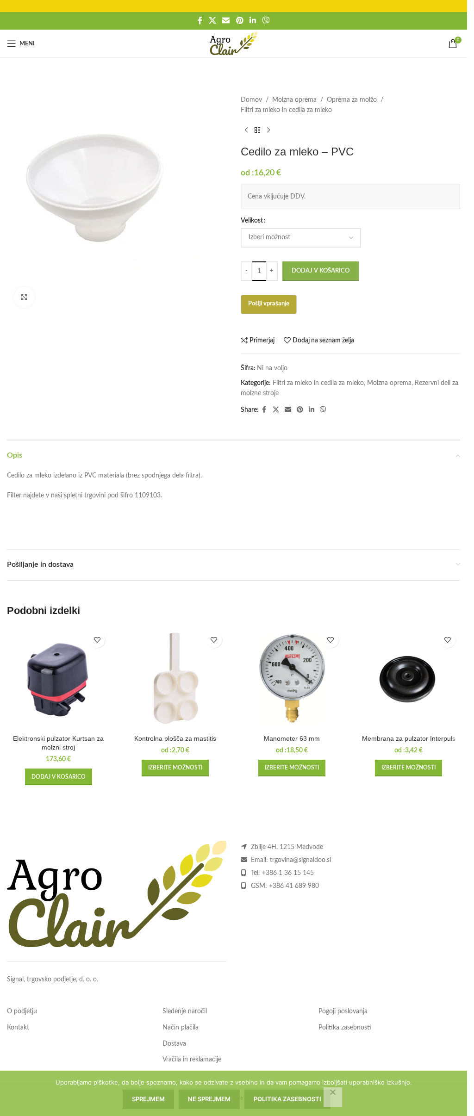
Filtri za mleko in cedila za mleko (286, 110)
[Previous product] (246, 130)
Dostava (174, 1044)
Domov (251, 100)
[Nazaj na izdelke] (257, 130)
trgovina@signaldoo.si (300, 860)
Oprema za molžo (352, 100)
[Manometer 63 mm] (292, 678)
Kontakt (18, 1027)
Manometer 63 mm (292, 738)
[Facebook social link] (200, 20)
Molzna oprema (294, 100)
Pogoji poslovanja (343, 1011)
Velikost (252, 220)
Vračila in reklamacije (191, 1059)
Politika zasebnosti (344, 1027)
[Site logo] (233, 43)
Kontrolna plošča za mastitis (175, 738)
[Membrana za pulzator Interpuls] (408, 678)
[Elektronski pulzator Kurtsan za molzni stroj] (58, 678)
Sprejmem (148, 1099)
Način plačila (180, 1027)
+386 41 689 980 (294, 886)
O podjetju (22, 1011)
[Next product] (268, 130)
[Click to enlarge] (24, 297)
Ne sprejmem (209, 1099)
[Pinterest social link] (239, 20)
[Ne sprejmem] (333, 1097)
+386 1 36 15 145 (288, 873)
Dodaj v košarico (320, 271)
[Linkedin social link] (252, 20)
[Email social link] (226, 20)
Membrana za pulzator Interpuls (408, 738)
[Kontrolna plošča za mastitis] (175, 678)
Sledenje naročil (184, 1011)
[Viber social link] (265, 20)
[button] (58, 777)
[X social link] (212, 20)
